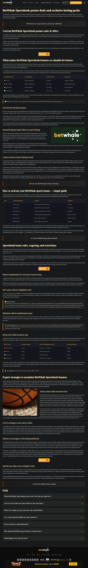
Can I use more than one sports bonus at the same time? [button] (23, 503)
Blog (60, 554)
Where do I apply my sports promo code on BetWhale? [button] (23, 510)
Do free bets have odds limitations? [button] (16, 524)
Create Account (76, 2)
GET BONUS (73, 564)
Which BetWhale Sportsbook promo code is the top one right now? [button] (27, 496)
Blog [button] (63, 2)
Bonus (38, 554)
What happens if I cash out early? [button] (16, 538)
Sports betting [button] (46, 2)
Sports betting (46, 554)
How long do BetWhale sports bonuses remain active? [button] (23, 531)
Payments (54, 554)
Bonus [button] (37, 2)
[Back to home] (8, 2)
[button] (84, 2)
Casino (31, 2)
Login (66, 2)
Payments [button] (56, 2)
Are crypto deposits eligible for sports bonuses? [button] (20, 517)
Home (24, 2)
